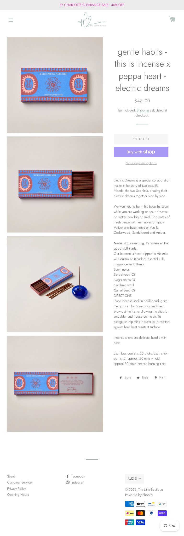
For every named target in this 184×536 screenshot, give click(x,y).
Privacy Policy (16, 488)
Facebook (77, 476)
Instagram (77, 482)
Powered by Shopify (139, 494)
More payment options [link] (141, 163)
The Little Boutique (150, 489)
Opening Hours (18, 494)
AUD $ (132, 478)
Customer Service (19, 482)
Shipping (143, 110)
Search (12, 476)
